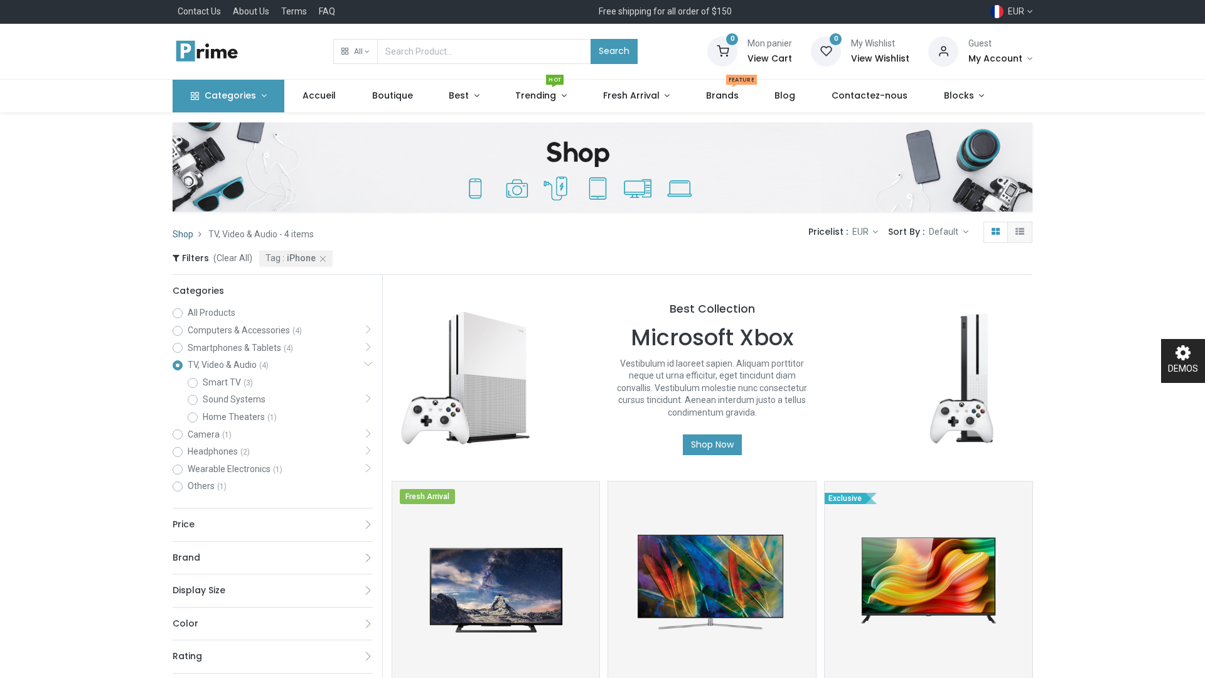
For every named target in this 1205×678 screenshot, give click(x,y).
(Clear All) (232, 258)
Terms (294, 11)
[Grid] (995, 232)
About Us (251, 11)
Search (614, 51)
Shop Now (712, 444)
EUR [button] (861, 232)
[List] (1019, 232)
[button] (355, 51)
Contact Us (199, 11)
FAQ (327, 11)
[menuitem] (319, 96)
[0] (722, 51)
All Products (211, 313)
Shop (183, 234)
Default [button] (944, 232)
